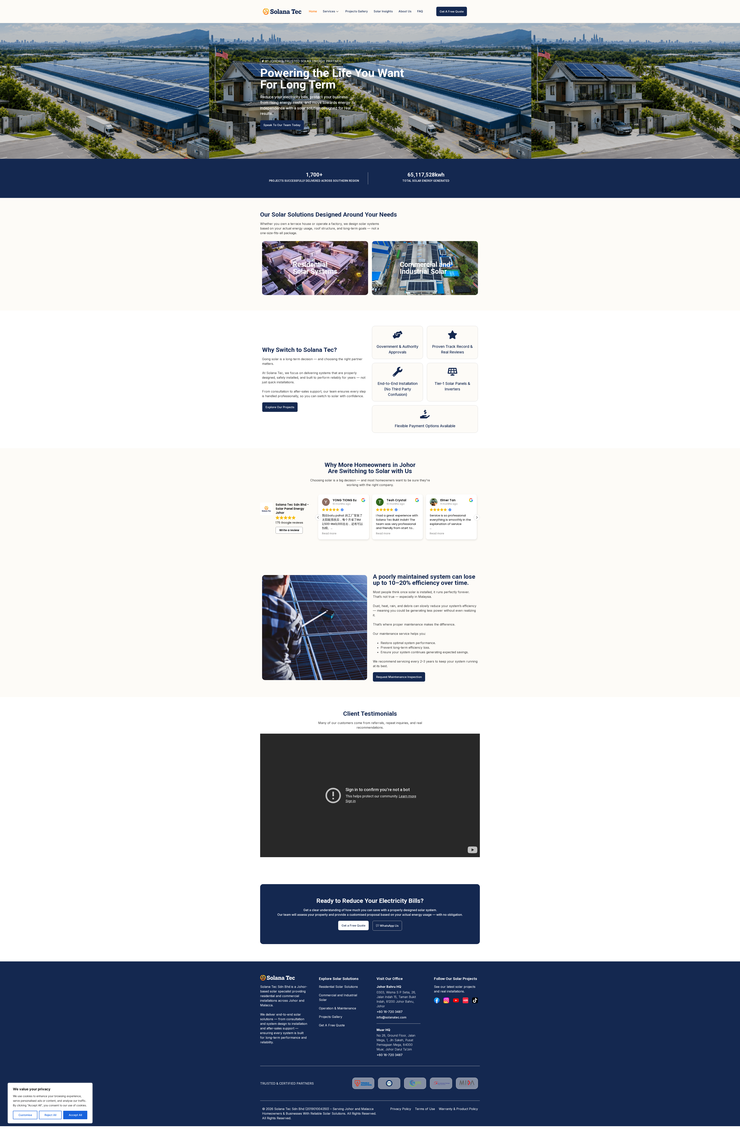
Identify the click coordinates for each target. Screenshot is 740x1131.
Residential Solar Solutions (338, 987)
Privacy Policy (400, 1109)
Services (329, 11)
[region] (50, 1103)
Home (313, 11)
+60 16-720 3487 (390, 1012)
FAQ (420, 11)
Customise (25, 1115)
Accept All (75, 1115)
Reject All (50, 1115)
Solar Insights (383, 11)
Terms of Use (425, 1109)
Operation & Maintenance (337, 1008)
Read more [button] (329, 533)
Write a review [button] (289, 530)
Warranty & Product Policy (458, 1109)
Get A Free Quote (332, 1025)
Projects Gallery (356, 11)
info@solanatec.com (391, 1017)
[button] (318, 517)
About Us (405, 11)
